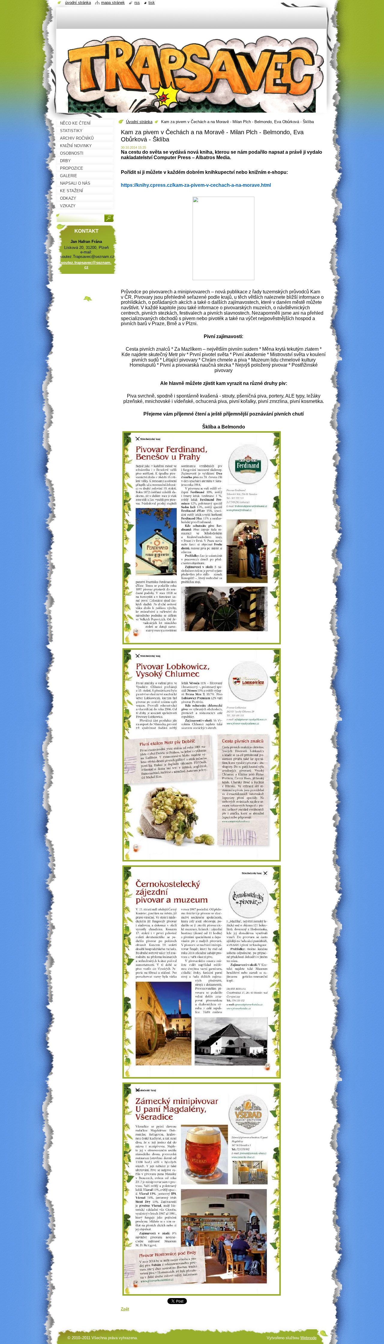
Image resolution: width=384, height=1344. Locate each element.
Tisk (151, 2)
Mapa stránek (113, 2)
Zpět (125, 1309)
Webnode (308, 1338)
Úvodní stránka (139, 122)
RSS (137, 2)
